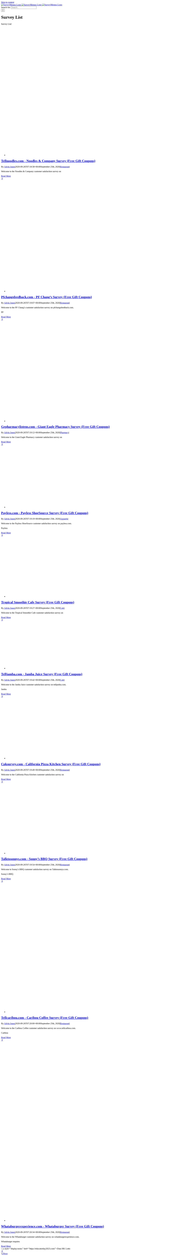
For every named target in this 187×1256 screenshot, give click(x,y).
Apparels (64, 519)
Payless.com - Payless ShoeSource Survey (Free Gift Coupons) (44, 513)
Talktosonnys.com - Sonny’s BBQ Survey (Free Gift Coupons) (44, 859)
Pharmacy (64, 432)
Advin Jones (9, 167)
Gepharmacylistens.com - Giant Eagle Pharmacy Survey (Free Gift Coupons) (55, 426)
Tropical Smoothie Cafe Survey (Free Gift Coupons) (37, 602)
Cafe (62, 608)
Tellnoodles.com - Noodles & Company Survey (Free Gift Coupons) (48, 161)
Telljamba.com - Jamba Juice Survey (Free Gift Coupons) (41, 674)
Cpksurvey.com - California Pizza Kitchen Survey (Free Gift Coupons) (50, 764)
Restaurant (64, 167)
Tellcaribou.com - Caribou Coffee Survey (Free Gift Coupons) (44, 1017)
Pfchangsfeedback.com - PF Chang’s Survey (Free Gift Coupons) (46, 297)
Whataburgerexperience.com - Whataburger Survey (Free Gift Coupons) (52, 1226)
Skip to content (7, 2)
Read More (6, 176)
